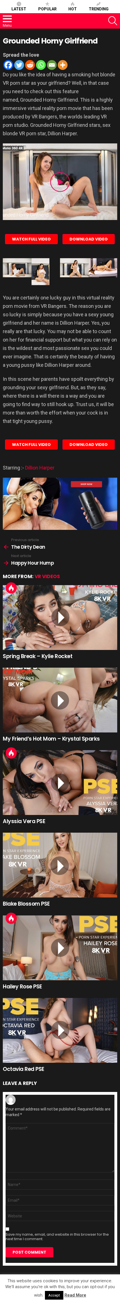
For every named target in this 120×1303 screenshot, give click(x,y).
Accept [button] (54, 1295)
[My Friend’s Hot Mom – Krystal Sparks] (60, 700)
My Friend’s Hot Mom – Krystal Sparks (51, 739)
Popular (47, 9)
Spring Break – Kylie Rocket (37, 656)
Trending (99, 9)
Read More (75, 1295)
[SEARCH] (112, 21)
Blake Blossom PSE (26, 904)
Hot (72, 9)
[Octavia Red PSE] (60, 1030)
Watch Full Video (31, 239)
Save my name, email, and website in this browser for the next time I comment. (57, 1236)
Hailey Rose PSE (22, 986)
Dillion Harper (39, 468)
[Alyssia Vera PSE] (60, 782)
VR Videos (47, 576)
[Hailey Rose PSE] (60, 947)
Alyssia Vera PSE (24, 821)
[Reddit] (30, 65)
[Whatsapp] (41, 65)
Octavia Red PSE (23, 1069)
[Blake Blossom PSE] (60, 865)
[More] (63, 65)
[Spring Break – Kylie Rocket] (60, 617)
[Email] (52, 65)
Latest (18, 9)
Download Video (88, 239)
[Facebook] (8, 65)
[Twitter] (19, 65)
